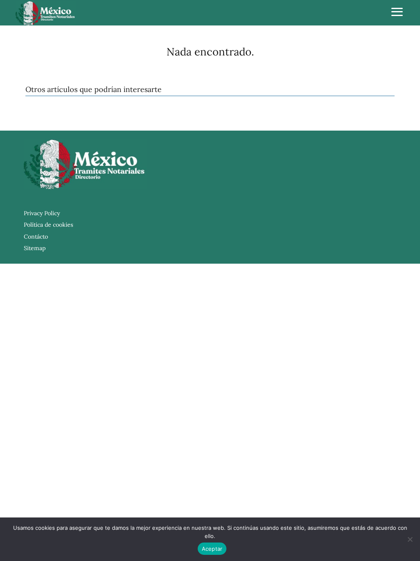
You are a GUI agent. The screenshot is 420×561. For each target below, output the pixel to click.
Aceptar (212, 548)
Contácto (36, 236)
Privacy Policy (42, 213)
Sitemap (35, 248)
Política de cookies (48, 224)
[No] (410, 539)
